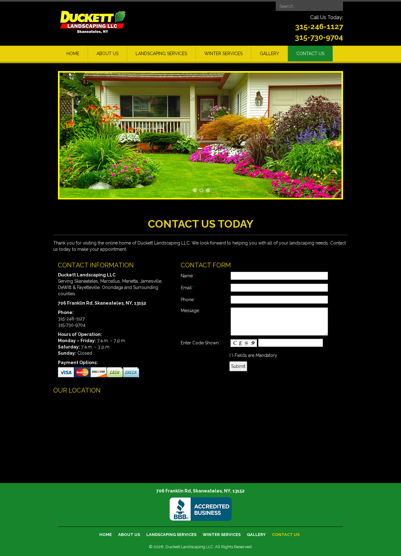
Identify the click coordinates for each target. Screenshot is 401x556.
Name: (188, 275)
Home (72, 53)
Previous (68, 134)
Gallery (269, 53)
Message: (190, 310)
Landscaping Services (161, 53)
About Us (107, 53)
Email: (187, 287)
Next (333, 134)
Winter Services (223, 53)
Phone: (188, 299)
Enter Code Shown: (201, 342)
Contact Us (310, 53)
